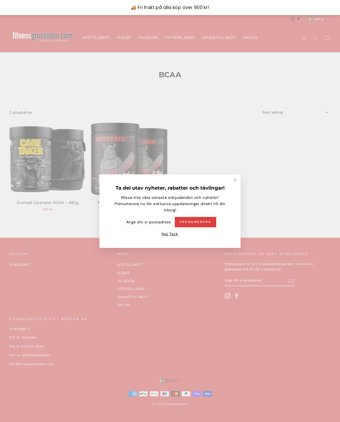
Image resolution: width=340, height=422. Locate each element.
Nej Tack (170, 233)
